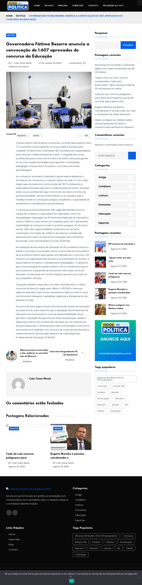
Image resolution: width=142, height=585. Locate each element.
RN (126, 404)
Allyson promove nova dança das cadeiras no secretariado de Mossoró (34, 353)
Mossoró (101, 404)
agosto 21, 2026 (119, 249)
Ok (71, 581)
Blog (11, 544)
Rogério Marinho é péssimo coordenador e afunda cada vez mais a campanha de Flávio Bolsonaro (115, 111)
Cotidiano (105, 186)
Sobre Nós (77, 5)
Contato (93, 5)
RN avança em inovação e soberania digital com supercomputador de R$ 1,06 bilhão (114, 68)
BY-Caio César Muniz (18, 463)
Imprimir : (22, 135)
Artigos (48, 5)
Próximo (70, 359)
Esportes (104, 223)
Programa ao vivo (113, 5)
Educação (105, 213)
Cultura (103, 195)
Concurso (102, 386)
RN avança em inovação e (121, 244)
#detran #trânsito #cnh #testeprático (110, 378)
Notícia (20, 15)
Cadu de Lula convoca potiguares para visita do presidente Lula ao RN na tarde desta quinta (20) (114, 98)
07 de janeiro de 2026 (50, 63)
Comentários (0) (77, 63)
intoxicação (103, 398)
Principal (63, 5)
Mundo (115, 404)
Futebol (101, 392)
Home (37, 5)
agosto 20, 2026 (119, 282)
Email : (36, 135)
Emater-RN (119, 386)
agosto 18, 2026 (16, 466)
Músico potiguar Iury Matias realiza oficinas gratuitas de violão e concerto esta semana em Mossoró (114, 123)
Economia (105, 204)
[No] (138, 577)
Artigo (13, 428)
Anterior (27, 361)
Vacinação (115, 410)
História (115, 392)
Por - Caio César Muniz (19, 63)
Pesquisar (101, 33)
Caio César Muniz (40, 379)
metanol (119, 398)
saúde (100, 410)
